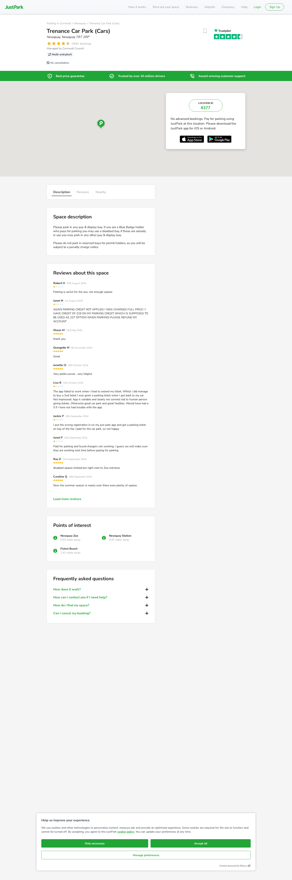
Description (61, 192)
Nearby (101, 192)
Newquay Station (120, 536)
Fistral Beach (68, 549)
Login (257, 7)
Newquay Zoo (69, 536)
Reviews (83, 192)
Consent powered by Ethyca (233, 865)
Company (228, 7)
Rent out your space (166, 7)
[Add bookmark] (205, 31)
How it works (137, 7)
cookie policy (125, 832)
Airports (209, 7)
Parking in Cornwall (59, 23)
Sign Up (274, 7)
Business (192, 7)
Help (244, 7)
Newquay (80, 23)
